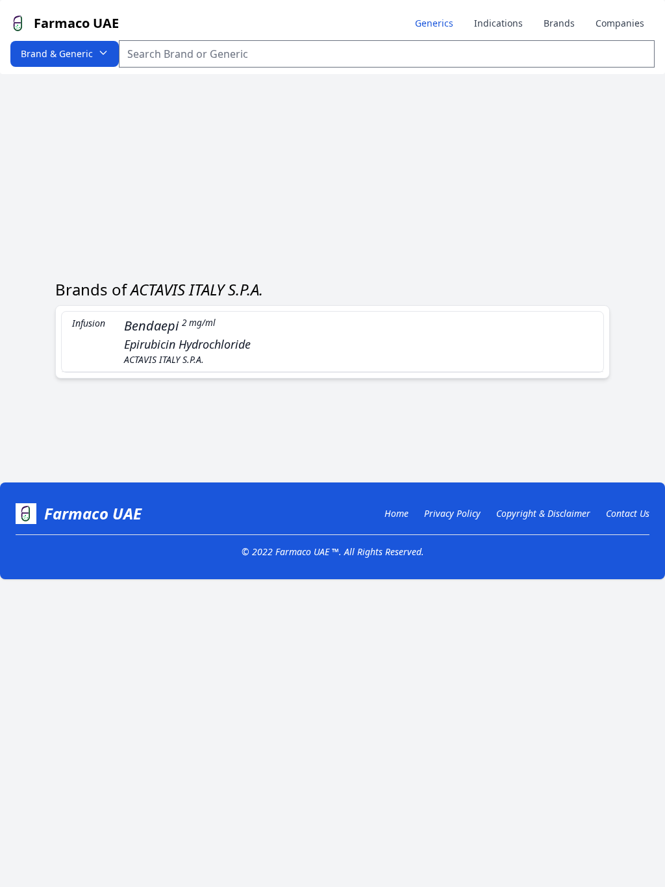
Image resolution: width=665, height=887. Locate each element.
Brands (559, 23)
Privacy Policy (452, 513)
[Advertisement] (332, 171)
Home (396, 513)
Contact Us (627, 513)
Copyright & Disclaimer (543, 513)
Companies (620, 23)
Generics (434, 23)
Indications (498, 23)
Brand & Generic (57, 53)
